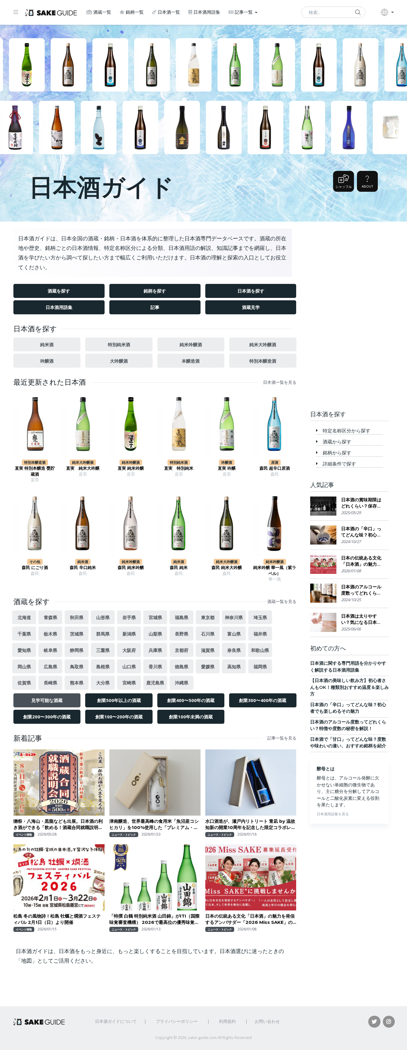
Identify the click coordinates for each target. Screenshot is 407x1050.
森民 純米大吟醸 (227, 567)
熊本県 (76, 683)
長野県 (181, 634)
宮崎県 (129, 683)
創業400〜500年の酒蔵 (191, 700)
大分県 (103, 683)
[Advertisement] (349, 311)
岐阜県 (50, 650)
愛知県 (24, 650)
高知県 (234, 666)
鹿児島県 (155, 683)
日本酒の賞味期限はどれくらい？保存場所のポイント (361, 503)
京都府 (181, 650)
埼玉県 (260, 617)
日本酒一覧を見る (279, 382)
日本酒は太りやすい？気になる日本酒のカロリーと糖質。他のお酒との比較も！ (361, 619)
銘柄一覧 (135, 12)
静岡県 (76, 650)
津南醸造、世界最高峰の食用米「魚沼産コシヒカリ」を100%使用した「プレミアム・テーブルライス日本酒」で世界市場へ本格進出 (154, 824)
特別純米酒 (119, 344)
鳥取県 (76, 666)
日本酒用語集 (206, 12)
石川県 (208, 634)
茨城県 (76, 634)
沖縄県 (181, 683)
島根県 (103, 666)
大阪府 (129, 650)
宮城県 (155, 617)
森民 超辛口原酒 (275, 468)
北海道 (24, 617)
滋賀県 (208, 650)
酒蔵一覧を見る (281, 601)
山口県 (129, 666)
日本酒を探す (250, 291)
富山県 (234, 634)
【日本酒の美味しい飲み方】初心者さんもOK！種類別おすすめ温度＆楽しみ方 (349, 687)
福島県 (181, 617)
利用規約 (227, 1021)
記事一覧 (244, 12)
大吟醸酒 (119, 361)
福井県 (260, 634)
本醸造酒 (191, 361)
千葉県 (24, 634)
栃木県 (50, 634)
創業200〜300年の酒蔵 (47, 717)
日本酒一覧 (169, 12)
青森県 (50, 617)
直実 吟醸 (227, 468)
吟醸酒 (47, 361)
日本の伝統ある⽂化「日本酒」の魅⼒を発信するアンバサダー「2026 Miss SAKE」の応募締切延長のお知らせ (250, 919)
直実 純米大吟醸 (83, 468)
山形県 (103, 617)
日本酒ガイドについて (116, 1021)
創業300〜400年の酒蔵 (262, 700)
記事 (154, 307)
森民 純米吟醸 (131, 567)
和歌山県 (260, 650)
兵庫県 (155, 650)
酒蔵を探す (59, 291)
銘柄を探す (155, 291)
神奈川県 (234, 617)
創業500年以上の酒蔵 (119, 700)
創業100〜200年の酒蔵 (119, 717)
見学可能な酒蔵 (47, 700)
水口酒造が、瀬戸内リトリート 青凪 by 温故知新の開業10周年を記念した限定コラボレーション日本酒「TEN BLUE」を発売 (250, 824)
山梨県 (155, 634)
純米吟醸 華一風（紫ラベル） (274, 570)
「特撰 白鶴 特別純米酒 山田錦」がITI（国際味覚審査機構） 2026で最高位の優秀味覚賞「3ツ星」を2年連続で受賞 (154, 919)
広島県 (50, 666)
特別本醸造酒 (262, 361)
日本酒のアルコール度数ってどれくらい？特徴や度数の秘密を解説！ (361, 590)
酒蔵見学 (251, 307)
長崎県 (50, 683)
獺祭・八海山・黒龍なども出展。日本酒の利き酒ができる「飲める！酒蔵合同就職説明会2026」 (58, 824)
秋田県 (76, 617)
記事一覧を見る (281, 738)
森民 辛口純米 (83, 567)
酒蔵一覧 (102, 12)
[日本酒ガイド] (51, 12)
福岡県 (260, 666)
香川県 (155, 666)
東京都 (208, 617)
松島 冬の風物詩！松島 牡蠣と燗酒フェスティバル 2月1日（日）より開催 (57, 919)
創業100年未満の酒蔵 (191, 717)
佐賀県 (24, 683)
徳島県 (181, 666)
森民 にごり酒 (35, 567)
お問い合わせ (267, 1021)
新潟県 (129, 634)
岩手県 (129, 617)
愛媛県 (208, 666)
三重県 (103, 650)
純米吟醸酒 (191, 344)
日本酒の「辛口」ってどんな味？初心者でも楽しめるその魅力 (361, 532)
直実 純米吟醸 (131, 468)
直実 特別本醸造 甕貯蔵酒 (35, 471)
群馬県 (103, 634)
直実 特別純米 (178, 468)
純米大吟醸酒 (262, 344)
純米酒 (47, 344)
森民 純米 (179, 567)
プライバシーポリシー (177, 1021)
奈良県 (234, 650)
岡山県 (24, 666)
